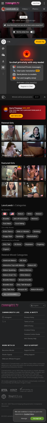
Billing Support (29, 354)
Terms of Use (29, 321)
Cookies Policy (29, 330)
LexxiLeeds (7, 205)
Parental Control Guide (32, 334)
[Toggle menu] (2, 3)
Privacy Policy (29, 317)
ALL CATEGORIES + (11, 294)
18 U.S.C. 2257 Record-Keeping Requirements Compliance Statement (21, 405)
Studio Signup (7, 354)
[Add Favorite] (3, 41)
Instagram (8, 317)
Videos (26, 9)
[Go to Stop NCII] (15, 396)
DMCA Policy (28, 326)
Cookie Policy (29, 414)
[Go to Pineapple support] (4, 396)
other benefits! (31, 82)
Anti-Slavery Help (30, 338)
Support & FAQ (29, 350)
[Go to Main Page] (14, 3)
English (35, 305)
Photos (36, 9)
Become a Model (8, 350)
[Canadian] (4, 214)
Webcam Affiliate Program (11, 359)
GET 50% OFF (16, 116)
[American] (12, 214)
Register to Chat (27, 86)
